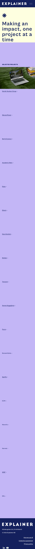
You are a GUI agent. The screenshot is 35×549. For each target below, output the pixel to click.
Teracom (5, 282)
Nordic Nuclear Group (9, 91)
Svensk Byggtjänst (8, 305)
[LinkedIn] (4, 548)
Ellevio (4, 210)
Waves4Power (6, 115)
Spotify (4, 377)
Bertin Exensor (7, 139)
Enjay (4, 186)
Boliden (4, 258)
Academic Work (7, 163)
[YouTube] (7, 548)
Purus (4, 329)
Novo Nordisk (6, 234)
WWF (4, 472)
